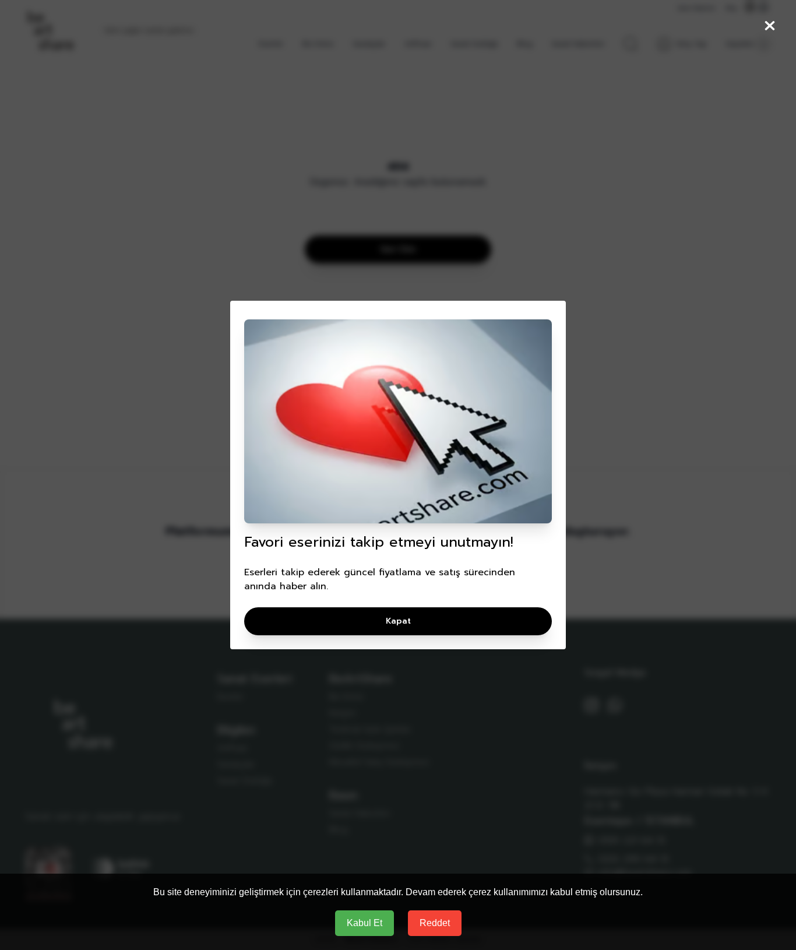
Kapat (398, 621)
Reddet (435, 923)
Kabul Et (364, 923)
